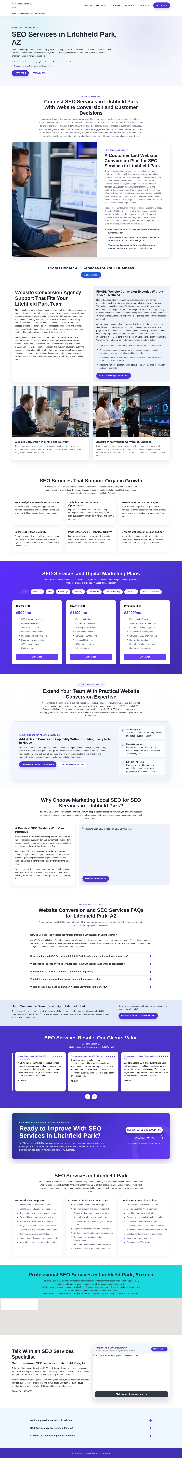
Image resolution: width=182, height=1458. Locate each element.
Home (14, 13)
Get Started (37, 657)
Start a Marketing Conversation (113, 375)
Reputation (131, 592)
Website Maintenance (150, 592)
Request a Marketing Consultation (38, 764)
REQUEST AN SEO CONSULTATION (138, 1016)
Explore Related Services (72, 764)
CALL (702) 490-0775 (144, 1138)
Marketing (78, 592)
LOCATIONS (101, 5)
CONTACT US (143, 5)
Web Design (63, 592)
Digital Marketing (91, 275)
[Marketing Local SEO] (23, 5)
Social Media (94, 592)
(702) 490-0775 (40, 73)
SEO (24, 592)
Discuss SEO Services (95, 879)
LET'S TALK (162, 5)
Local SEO (37, 592)
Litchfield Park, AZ (25, 13)
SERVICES (87, 5)
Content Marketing (113, 592)
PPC (50, 592)
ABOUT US (129, 5)
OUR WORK (115, 5)
